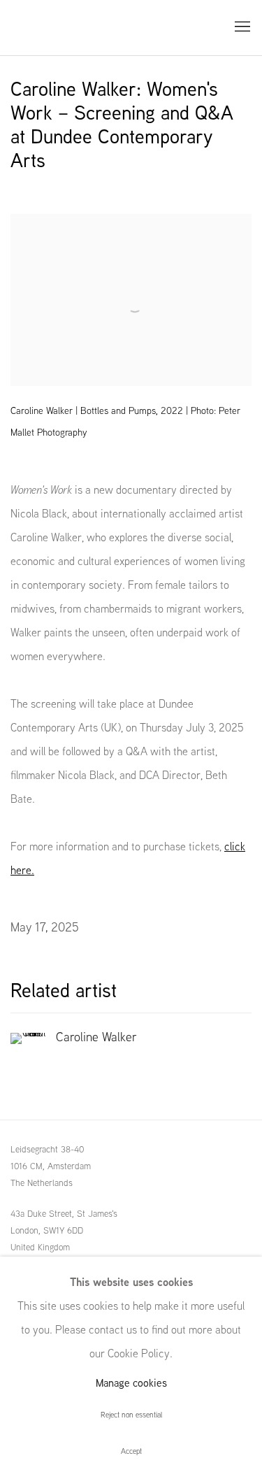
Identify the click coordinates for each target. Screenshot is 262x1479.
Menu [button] (241, 27)
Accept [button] (131, 1451)
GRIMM (41, 27)
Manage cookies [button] (131, 1383)
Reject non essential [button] (131, 1414)
